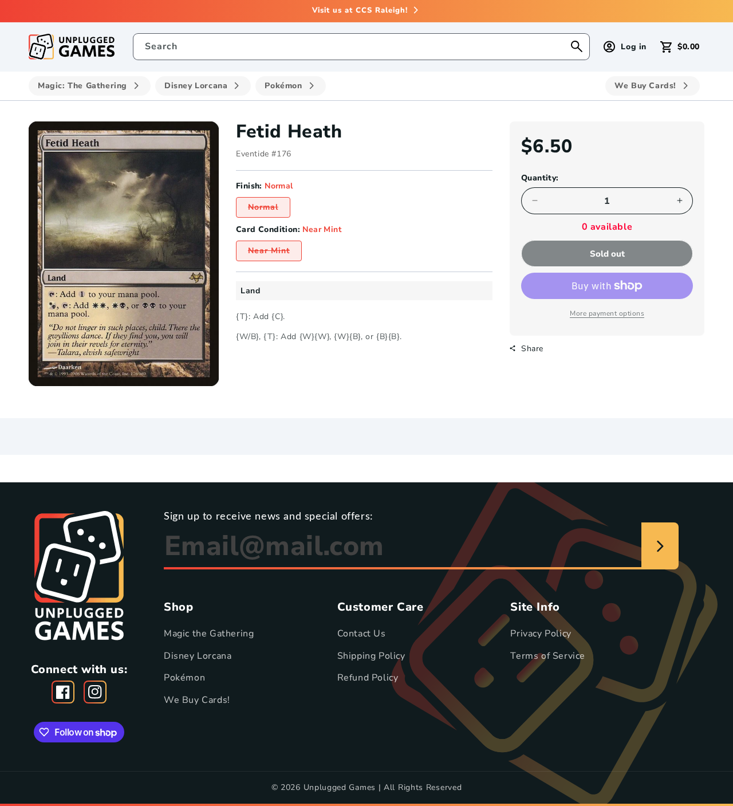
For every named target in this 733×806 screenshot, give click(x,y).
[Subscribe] (660, 545)
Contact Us (361, 633)
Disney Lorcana (197, 655)
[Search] (576, 46)
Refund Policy (368, 677)
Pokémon (184, 677)
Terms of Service (547, 655)
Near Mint (275, 253)
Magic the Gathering (209, 633)
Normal (269, 209)
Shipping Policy (371, 655)
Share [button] (532, 348)
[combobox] (361, 47)
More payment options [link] (607, 313)
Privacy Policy (540, 633)
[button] (680, 47)
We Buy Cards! (197, 700)
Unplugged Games (340, 787)
